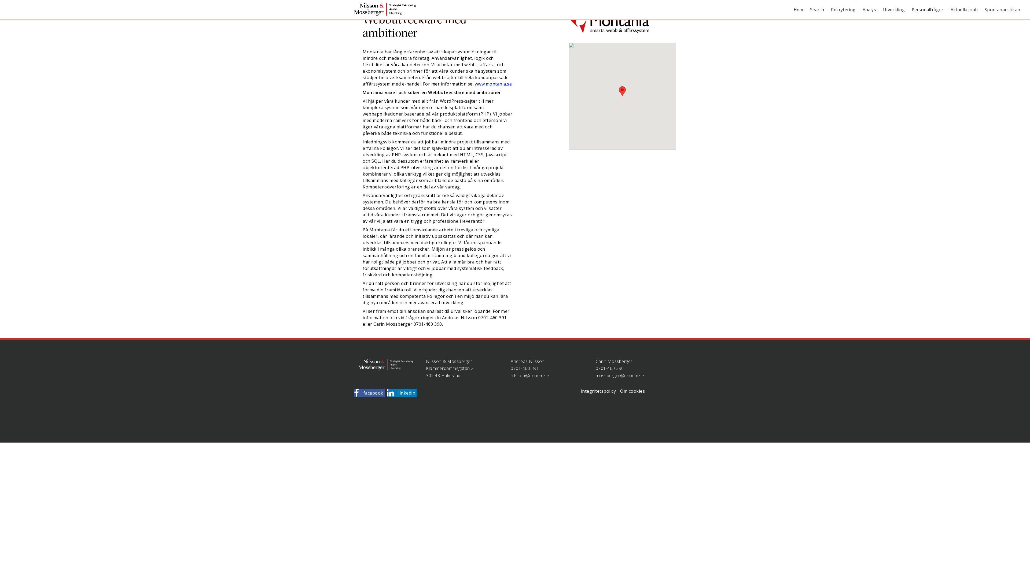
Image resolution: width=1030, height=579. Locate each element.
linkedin (406, 393)
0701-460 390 (610, 368)
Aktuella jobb (964, 10)
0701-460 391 (525, 368)
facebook (373, 393)
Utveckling (894, 10)
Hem (798, 10)
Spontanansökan (1002, 10)
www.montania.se (493, 84)
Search (817, 10)
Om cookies (632, 391)
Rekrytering (843, 10)
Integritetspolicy (598, 391)
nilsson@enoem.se (530, 375)
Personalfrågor (928, 10)
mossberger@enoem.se (620, 375)
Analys (869, 10)
